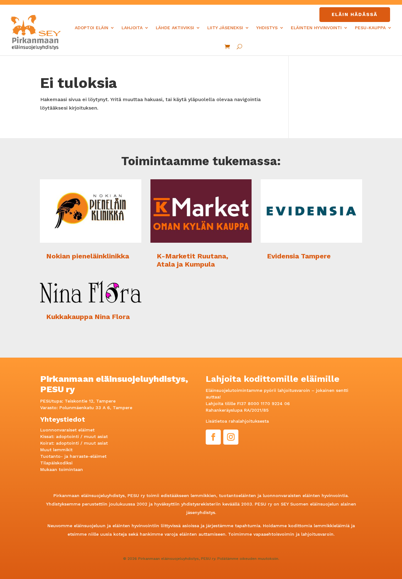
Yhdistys (267, 27)
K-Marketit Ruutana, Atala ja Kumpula (192, 260)
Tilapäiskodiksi (56, 462)
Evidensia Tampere (299, 256)
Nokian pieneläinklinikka (87, 256)
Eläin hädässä (355, 14)
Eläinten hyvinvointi (316, 27)
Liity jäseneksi (225, 27)
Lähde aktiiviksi (175, 27)
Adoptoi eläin (91, 27)
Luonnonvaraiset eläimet (67, 429)
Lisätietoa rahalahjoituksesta (237, 421)
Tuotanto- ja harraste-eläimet (73, 456)
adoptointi (67, 436)
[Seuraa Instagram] (230, 437)
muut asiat (96, 436)
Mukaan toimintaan (61, 469)
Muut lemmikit (56, 449)
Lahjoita (132, 27)
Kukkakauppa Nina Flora (88, 317)
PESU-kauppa (370, 27)
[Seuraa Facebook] (213, 437)
